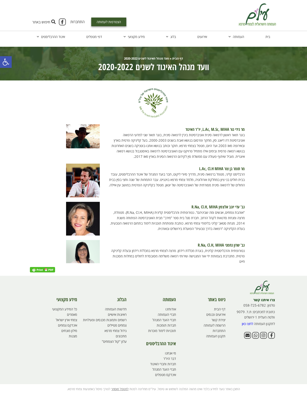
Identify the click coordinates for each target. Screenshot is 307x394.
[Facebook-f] (62, 21)
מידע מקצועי (136, 36)
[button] (6, 62)
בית (267, 36)
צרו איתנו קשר (264, 300)
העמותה (238, 36)
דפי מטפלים (94, 36)
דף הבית (177, 58)
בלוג (173, 36)
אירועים (202, 36)
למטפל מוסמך (120, 389)
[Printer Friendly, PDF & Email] (42, 269)
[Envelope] (247, 335)
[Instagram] (263, 335)
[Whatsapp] (255, 335)
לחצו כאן (247, 323)
